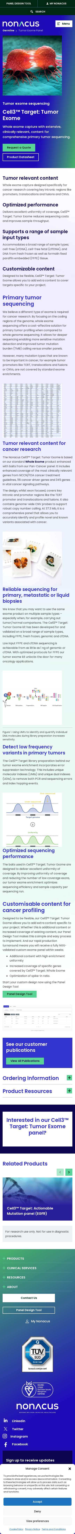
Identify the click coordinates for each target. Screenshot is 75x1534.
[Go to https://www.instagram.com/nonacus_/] (37, 1436)
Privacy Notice (32, 1529)
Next (68, 1172)
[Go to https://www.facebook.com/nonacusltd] (37, 1444)
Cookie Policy (16, 1529)
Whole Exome (34, 462)
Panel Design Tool (18, 3)
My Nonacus (58, 3)
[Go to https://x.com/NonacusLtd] (37, 1429)
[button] (70, 1468)
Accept (37, 1502)
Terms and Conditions (54, 1529)
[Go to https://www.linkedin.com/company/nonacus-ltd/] (37, 1420)
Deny (37, 1511)
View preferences (37, 1521)
